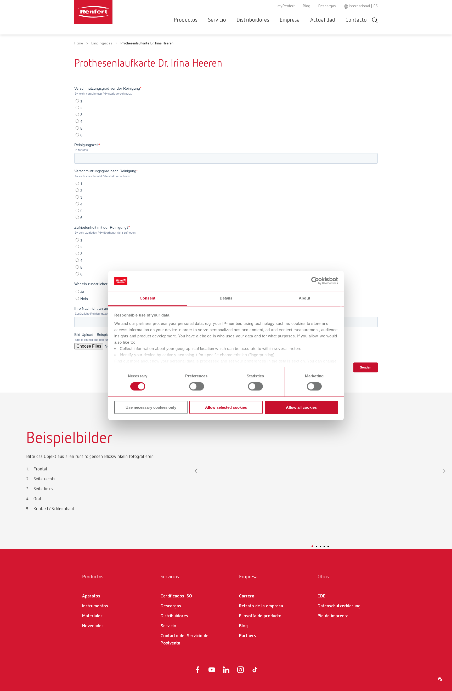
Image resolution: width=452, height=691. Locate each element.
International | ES (363, 6)
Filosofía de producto (260, 616)
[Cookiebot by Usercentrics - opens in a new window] (315, 281)
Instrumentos (95, 606)
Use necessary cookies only (151, 407)
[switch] (196, 386)
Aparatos (91, 596)
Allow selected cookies (226, 407)
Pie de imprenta (333, 616)
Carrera (246, 596)
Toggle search (375, 20)
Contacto (356, 20)
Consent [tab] (147, 298)
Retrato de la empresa (261, 606)
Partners (247, 636)
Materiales (92, 616)
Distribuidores (252, 20)
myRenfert (286, 6)
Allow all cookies (301, 407)
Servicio (217, 20)
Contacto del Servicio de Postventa (184, 640)
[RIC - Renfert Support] (440, 679)
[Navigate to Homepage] (109, 12)
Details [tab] (226, 298)
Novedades (93, 626)
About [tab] (304, 298)
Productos (185, 20)
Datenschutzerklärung (339, 606)
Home (78, 43)
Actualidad (322, 20)
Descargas (327, 6)
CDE (321, 596)
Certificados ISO (176, 596)
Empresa (290, 20)
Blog (306, 6)
